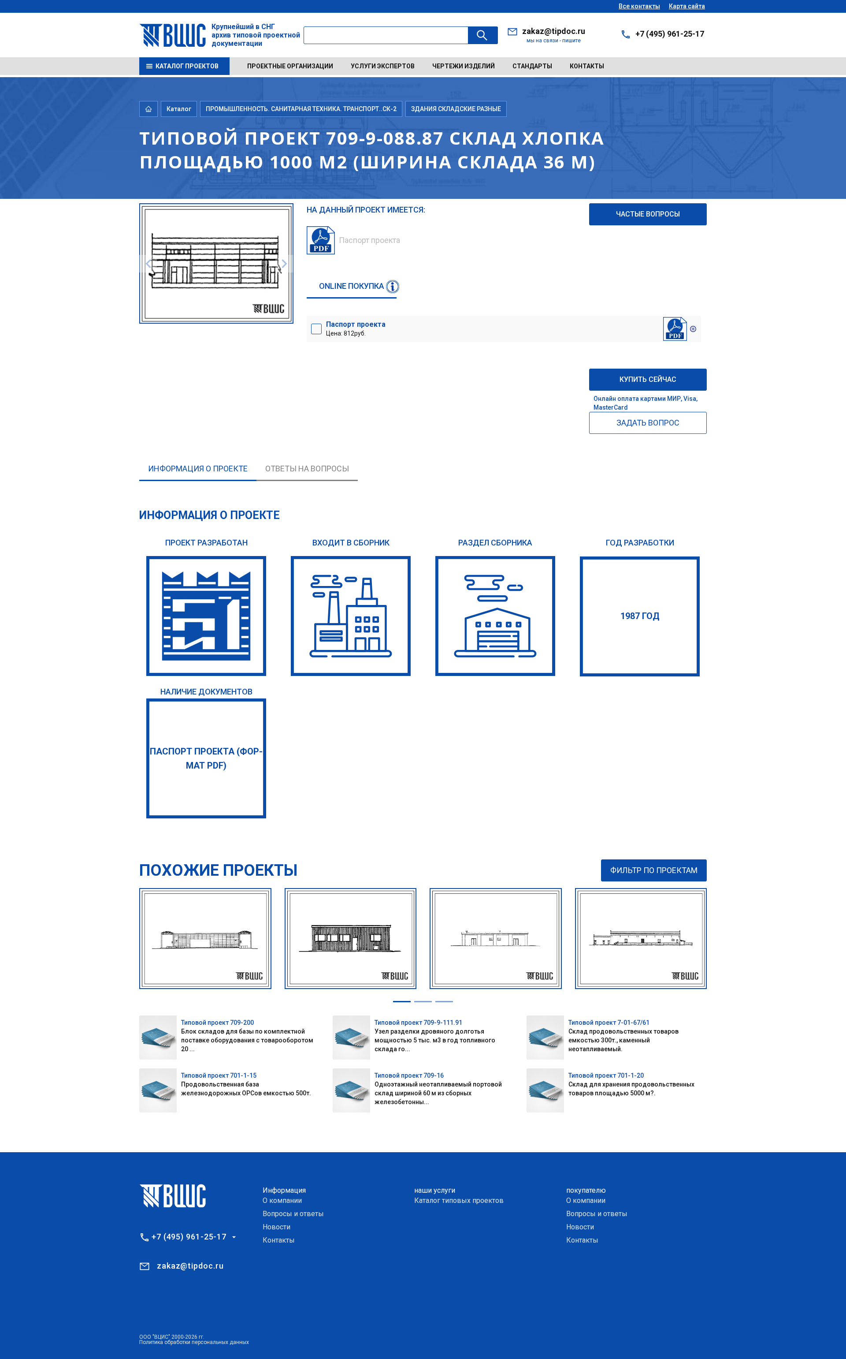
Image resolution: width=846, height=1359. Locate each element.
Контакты (587, 66)
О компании (282, 1200)
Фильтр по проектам (654, 870)
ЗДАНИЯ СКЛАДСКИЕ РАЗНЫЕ (456, 108)
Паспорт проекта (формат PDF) (206, 758)
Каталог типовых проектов (459, 1200)
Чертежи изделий (463, 66)
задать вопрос (647, 422)
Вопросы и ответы (293, 1214)
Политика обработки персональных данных (194, 1342)
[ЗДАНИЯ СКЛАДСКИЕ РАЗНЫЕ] (495, 616)
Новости (276, 1227)
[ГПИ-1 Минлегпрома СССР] (206, 616)
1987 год (640, 616)
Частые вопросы (648, 214)
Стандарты (532, 66)
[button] (402, 1001)
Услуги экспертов (383, 66)
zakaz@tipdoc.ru (553, 31)
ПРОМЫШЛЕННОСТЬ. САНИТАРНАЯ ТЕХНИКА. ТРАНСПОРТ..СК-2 (301, 108)
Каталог (179, 108)
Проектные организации (290, 66)
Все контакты (639, 6)
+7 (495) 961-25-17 (669, 33)
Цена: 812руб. (356, 328)
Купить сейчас (648, 379)
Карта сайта (687, 6)
